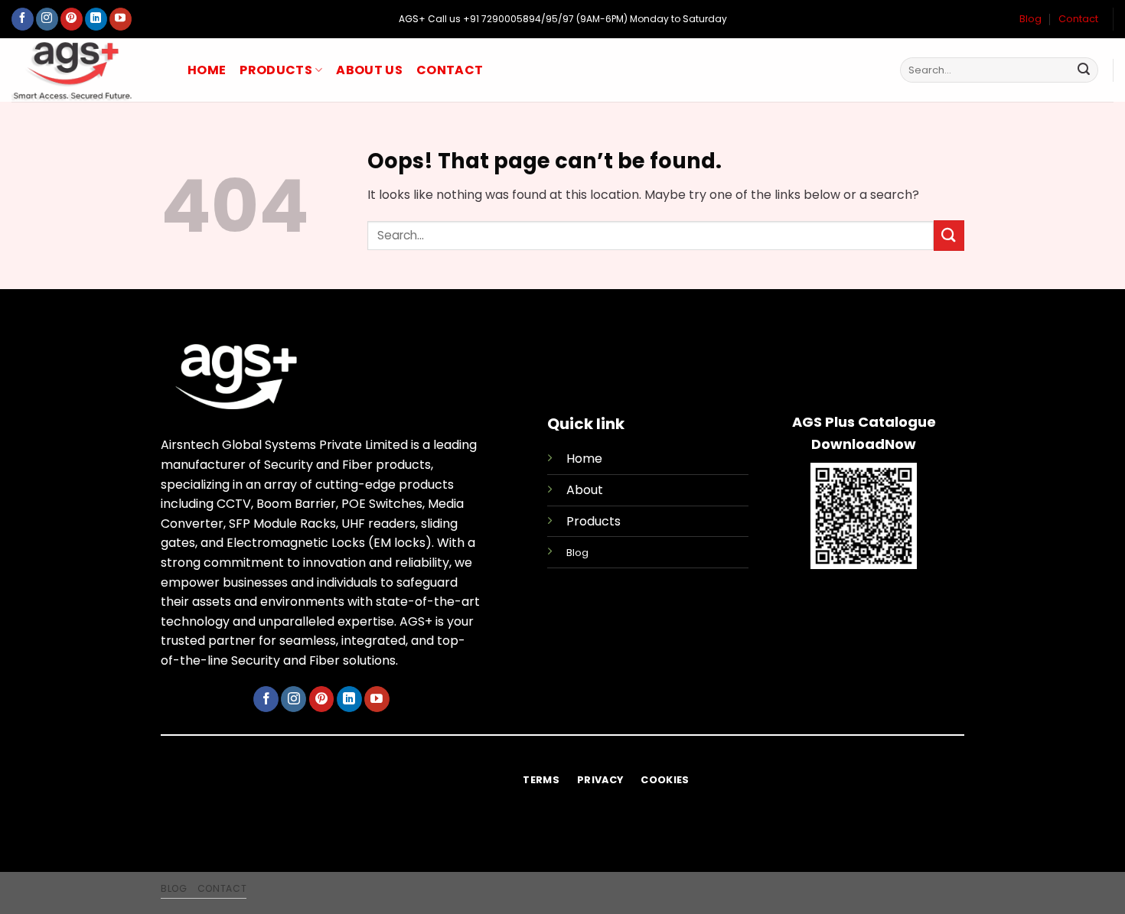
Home (207, 70)
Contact (1078, 18)
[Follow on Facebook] (22, 19)
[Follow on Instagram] (47, 19)
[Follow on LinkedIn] (96, 19)
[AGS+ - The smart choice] (88, 70)
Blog (1030, 18)
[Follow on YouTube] (120, 19)
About (584, 490)
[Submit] (1084, 70)
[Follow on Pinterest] (71, 19)
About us (369, 70)
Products (276, 70)
